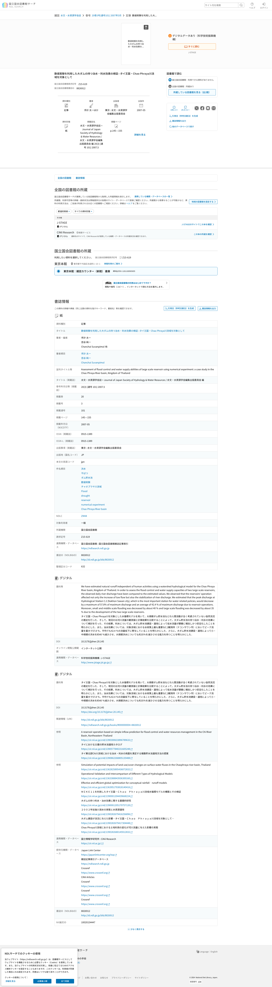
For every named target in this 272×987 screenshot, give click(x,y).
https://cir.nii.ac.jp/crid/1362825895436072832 (105, 769)
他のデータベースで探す (183, 126)
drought (85, 495)
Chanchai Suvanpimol (93, 362)
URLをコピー (185, 110)
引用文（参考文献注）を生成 (185, 115)
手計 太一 (86, 353)
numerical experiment (93, 504)
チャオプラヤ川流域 (91, 486)
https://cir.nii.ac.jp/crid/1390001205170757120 (105, 805)
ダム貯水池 (87, 477)
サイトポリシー (142, 977)
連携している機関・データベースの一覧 (152, 196)
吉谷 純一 (86, 358)
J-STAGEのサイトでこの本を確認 (197, 224)
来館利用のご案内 (112, 263)
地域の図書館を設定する (202, 201)
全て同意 (65, 981)
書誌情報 (80, 178)
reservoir (85, 500)
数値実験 (85, 482)
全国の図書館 (64, 178)
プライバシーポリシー (121, 977)
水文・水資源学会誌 (71, 15)
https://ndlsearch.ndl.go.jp (95, 548)
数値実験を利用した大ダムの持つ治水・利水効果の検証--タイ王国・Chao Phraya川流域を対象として (133, 330)
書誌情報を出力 (179, 120)
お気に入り (174, 110)
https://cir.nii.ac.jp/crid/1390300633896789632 (105, 740)
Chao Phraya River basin (94, 509)
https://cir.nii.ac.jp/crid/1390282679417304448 (105, 823)
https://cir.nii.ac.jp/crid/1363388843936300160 (105, 778)
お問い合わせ (91, 977)
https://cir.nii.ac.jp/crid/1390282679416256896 (105, 814)
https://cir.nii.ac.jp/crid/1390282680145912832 (105, 832)
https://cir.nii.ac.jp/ (91, 843)
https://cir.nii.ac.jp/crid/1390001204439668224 (105, 796)
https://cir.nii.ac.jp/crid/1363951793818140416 (105, 787)
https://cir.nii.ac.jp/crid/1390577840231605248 (105, 748)
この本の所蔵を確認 (203, 234)
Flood (84, 491)
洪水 (83, 468)
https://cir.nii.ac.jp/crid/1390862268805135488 (105, 758)
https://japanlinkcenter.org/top (97, 854)
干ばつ (84, 473)
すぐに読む (193, 46)
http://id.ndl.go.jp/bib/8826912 (97, 559)
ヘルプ (252, 7)
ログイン (264, 7)
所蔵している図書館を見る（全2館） (192, 92)
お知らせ (104, 977)
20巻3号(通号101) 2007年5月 (106, 15)
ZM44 (84, 516)
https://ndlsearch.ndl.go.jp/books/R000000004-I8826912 (111, 725)
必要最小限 (42, 981)
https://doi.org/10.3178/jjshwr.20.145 (100, 711)
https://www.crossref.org (94, 872)
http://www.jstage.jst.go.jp (95, 662)
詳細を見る (140, 134)
